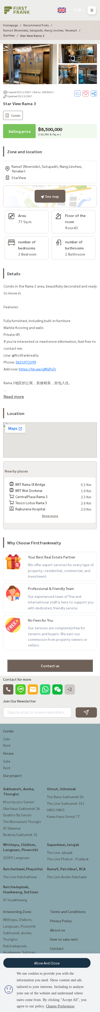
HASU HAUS (56, 809)
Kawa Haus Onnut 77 (63, 816)
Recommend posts (36, 25)
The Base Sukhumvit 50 (65, 796)
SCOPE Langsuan (16, 857)
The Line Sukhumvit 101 (65, 803)
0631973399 (26, 362)
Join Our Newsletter (19, 701)
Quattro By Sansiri (17, 814)
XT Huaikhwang (15, 899)
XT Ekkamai (12, 828)
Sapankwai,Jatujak (63, 844)
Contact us (50, 665)
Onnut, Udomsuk (61, 788)
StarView (9, 35)
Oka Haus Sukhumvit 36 (21, 808)
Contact (57, 948)
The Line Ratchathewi (20, 876)
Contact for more (17, 679)
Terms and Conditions (68, 911)
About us (57, 930)
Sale (6, 738)
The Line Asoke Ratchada (67, 876)
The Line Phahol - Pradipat (68, 858)
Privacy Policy (61, 920)
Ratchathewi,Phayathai (23, 868)
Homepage (10, 25)
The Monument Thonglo (22, 821)
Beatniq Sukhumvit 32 (20, 834)
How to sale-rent (64, 939)
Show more (50, 516)
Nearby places (16, 471)
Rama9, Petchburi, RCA (66, 868)
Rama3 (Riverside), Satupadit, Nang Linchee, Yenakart (40, 30)
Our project (12, 775)
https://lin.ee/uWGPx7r (37, 369)
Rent (7, 745)
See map (51, 196)
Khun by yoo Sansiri (18, 801)
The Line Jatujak (60, 852)
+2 (69, 689)
